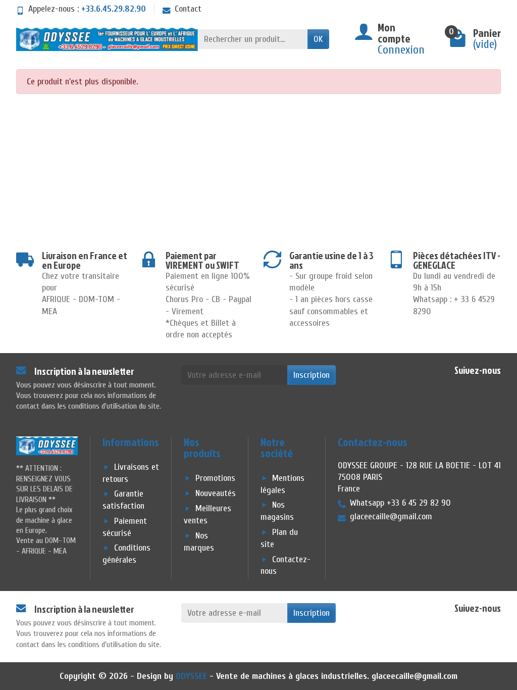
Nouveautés (215, 493)
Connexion (401, 50)
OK (318, 39)
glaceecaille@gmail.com (414, 676)
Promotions (215, 478)
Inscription (311, 375)
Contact (188, 9)
